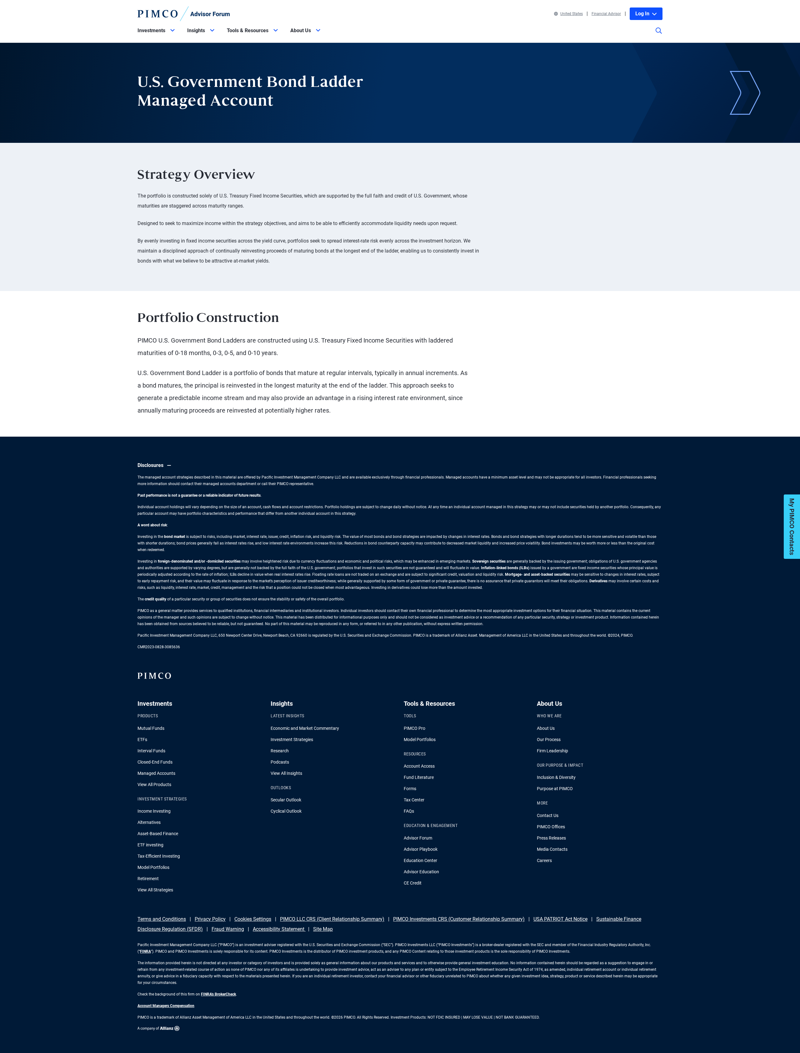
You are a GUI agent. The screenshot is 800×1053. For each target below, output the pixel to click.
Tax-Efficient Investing (159, 856)
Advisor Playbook (421, 849)
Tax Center (414, 799)
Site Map (323, 929)
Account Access (419, 766)
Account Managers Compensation (166, 1006)
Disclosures (150, 465)
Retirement (148, 878)
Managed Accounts (156, 773)
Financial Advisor (606, 14)
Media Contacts (552, 849)
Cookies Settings (252, 919)
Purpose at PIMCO (555, 788)
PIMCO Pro (414, 728)
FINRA (145, 951)
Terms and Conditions (162, 919)
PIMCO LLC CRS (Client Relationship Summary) (332, 919)
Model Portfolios (153, 867)
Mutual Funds (151, 728)
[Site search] (658, 35)
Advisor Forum (418, 837)
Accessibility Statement (279, 929)
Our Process (549, 739)
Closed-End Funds (155, 762)
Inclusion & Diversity (556, 777)
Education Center (420, 860)
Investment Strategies (292, 739)
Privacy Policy (210, 919)
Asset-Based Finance (158, 833)
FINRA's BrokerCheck (218, 994)
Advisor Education (421, 871)
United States (571, 14)
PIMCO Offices (551, 826)
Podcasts (280, 762)
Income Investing (154, 811)
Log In (642, 14)
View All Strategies (155, 889)
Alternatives (149, 822)
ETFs (142, 739)
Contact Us (547, 815)
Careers (544, 860)
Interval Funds (151, 750)
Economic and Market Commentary (305, 728)
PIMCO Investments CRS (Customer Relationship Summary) (459, 919)
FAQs (409, 811)
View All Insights (286, 773)
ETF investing (150, 844)
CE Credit (413, 882)
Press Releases (551, 837)
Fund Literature (419, 777)
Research (280, 750)
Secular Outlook (286, 799)
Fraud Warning (228, 929)
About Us (546, 728)
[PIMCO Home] (184, 14)
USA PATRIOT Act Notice (560, 919)
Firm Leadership (552, 750)
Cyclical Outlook (286, 811)
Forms (410, 788)
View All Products (154, 784)
